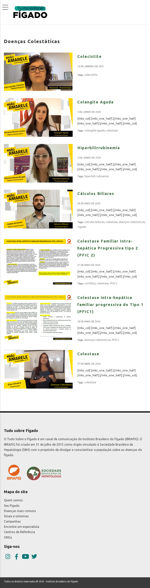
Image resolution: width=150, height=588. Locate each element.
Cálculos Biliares (95, 193)
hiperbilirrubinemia (96, 176)
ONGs (8, 537)
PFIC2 (113, 283)
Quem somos (13, 500)
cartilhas (89, 283)
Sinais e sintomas (16, 516)
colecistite (90, 74)
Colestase (88, 354)
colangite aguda (94, 130)
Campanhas (12, 521)
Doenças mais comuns (20, 511)
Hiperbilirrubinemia (98, 147)
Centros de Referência (19, 532)
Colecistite (89, 56)
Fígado (81, 226)
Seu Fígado (12, 505)
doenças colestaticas (132, 222)
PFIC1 (115, 339)
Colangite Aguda (95, 102)
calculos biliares (94, 222)
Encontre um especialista (21, 526)
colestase (112, 130)
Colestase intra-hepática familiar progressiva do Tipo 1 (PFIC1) (110, 304)
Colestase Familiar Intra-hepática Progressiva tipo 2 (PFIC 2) (107, 248)
